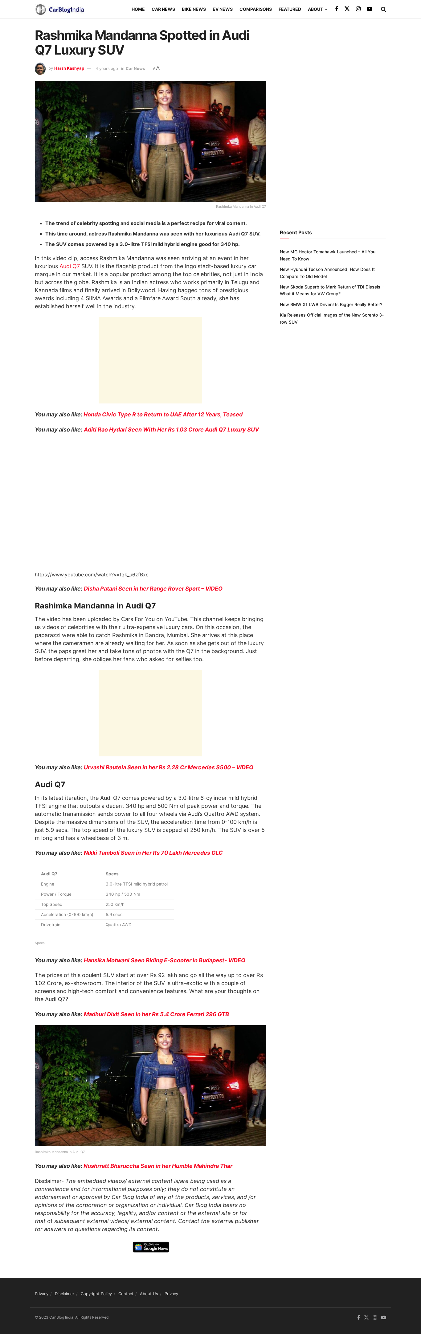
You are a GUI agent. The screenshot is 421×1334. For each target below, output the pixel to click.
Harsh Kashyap (69, 68)
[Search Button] (383, 9)
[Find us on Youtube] (369, 9)
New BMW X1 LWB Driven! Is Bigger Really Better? (331, 304)
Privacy (41, 1293)
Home (138, 9)
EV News (223, 9)
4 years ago (107, 68)
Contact (125, 1293)
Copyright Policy (96, 1293)
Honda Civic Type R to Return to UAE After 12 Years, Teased (163, 414)
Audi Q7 (69, 266)
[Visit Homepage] (59, 9)
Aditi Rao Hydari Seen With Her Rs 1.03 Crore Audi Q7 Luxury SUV (171, 429)
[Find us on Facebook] (336, 9)
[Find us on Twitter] (347, 9)
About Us (149, 1293)
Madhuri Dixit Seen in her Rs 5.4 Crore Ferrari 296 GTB (156, 1014)
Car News (163, 9)
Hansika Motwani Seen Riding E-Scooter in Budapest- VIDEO (164, 960)
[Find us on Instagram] (358, 9)
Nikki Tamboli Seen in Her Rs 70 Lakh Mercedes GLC (153, 852)
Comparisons (255, 9)
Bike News (194, 9)
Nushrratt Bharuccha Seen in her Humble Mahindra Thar (158, 1166)
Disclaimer (64, 1293)
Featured (290, 9)
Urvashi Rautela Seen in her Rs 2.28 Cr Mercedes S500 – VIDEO (168, 767)
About (315, 9)
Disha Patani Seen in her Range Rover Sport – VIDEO (153, 588)
